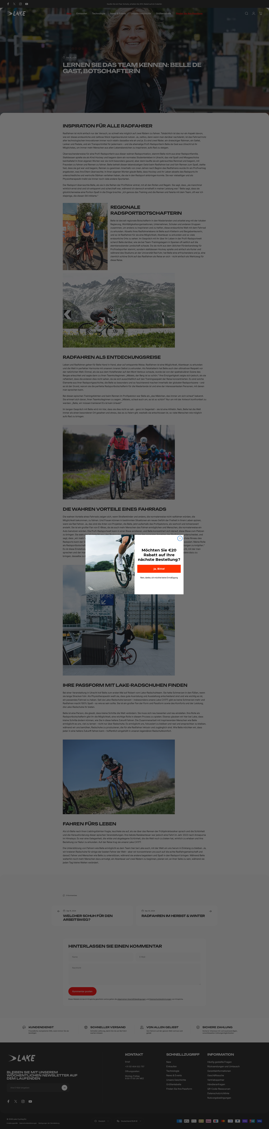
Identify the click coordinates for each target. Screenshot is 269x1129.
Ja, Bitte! (159, 568)
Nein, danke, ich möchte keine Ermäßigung (159, 578)
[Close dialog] (180, 538)
